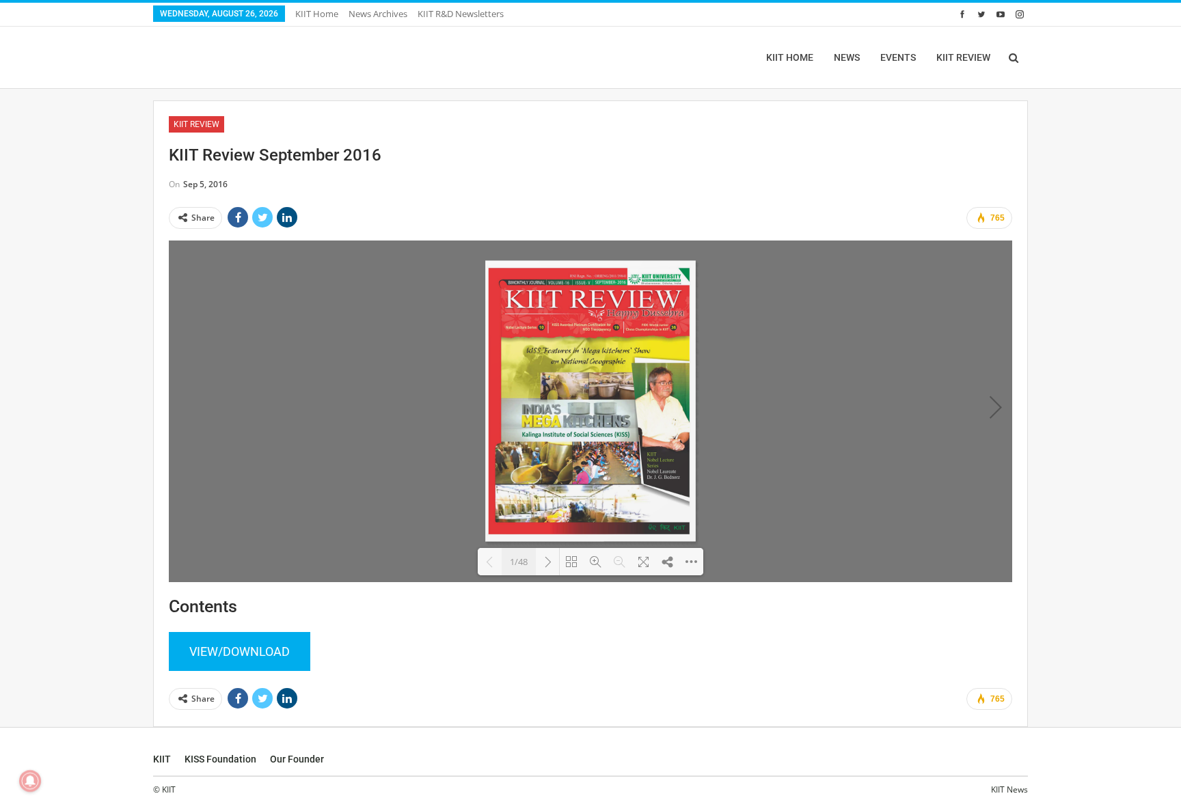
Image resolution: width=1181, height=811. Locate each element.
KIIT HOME (789, 57)
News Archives (378, 14)
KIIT (162, 759)
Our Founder (297, 759)
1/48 (519, 561)
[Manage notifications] (30, 781)
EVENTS (898, 57)
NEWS (847, 57)
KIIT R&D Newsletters (461, 14)
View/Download (239, 651)
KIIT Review (196, 124)
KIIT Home (316, 14)
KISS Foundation (220, 759)
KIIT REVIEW (963, 57)
